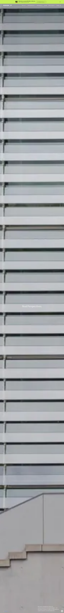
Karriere (45, 5)
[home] (7, 5)
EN (60, 5)
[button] (24, 5)
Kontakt (58, 5)
